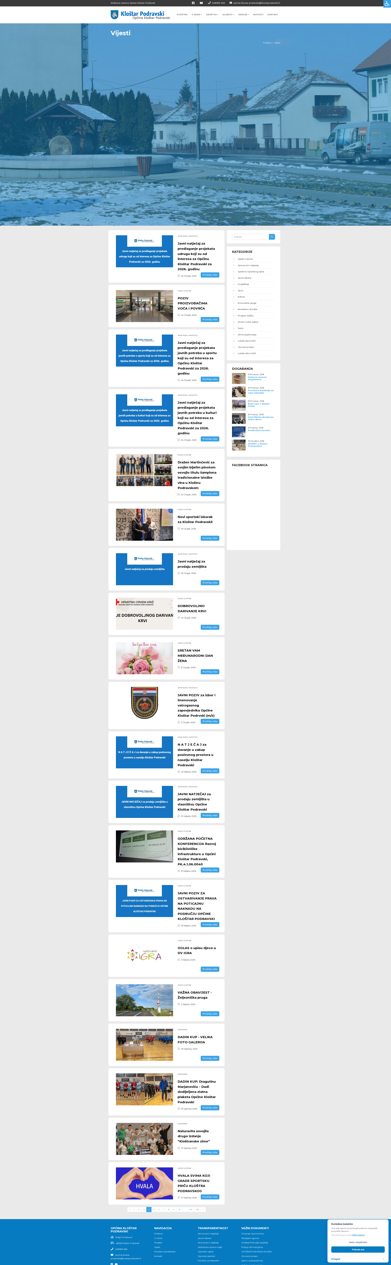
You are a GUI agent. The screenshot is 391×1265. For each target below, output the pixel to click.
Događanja (182, 1029)
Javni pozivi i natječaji (187, 236)
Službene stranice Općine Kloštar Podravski (133, 3)
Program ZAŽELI (246, 315)
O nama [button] (196, 14)
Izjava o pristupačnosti (252, 1260)
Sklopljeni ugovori (250, 1238)
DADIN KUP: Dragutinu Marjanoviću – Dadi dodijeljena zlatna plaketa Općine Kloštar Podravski (197, 1092)
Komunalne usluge (247, 303)
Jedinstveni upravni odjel (210, 1247)
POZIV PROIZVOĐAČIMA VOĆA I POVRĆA (192, 303)
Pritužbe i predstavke (164, 1251)
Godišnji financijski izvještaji (254, 1242)
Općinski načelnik (206, 1256)
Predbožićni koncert (259, 430)
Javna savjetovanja (247, 334)
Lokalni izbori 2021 (246, 341)
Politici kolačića (358, 1235)
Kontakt (272, 14)
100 (197, 1209)
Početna (182, 14)
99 (190, 1209)
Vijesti (157, 1247)
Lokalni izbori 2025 (247, 353)
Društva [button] (211, 14)
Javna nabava (244, 278)
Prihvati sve (358, 1249)
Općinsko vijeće (206, 1251)
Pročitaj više (210, 275)
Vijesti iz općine (184, 291)
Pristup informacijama (252, 1247)
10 (179, 1209)
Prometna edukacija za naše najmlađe (261, 391)
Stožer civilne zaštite (248, 322)
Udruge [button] (243, 14)
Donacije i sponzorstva (252, 1233)
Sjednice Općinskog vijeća (251, 271)
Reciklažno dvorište (247, 309)
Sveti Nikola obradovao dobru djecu (261, 418)
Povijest (158, 1242)
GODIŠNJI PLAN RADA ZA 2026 (256, 1251)
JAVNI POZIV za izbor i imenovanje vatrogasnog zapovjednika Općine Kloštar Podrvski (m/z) (196, 705)
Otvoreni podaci (246, 347)
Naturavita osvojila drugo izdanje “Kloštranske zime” (194, 1136)
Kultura (241, 297)
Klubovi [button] (228, 14)
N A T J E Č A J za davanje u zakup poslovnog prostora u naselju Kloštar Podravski (195, 755)
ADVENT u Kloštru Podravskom (257, 445)
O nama (158, 1238)
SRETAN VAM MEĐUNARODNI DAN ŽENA (195, 656)
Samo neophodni (358, 1242)
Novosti (258, 14)
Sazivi (240, 328)
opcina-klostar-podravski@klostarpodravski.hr (256, 3)
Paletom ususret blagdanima (257, 378)
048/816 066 (218, 3)
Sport (240, 290)
